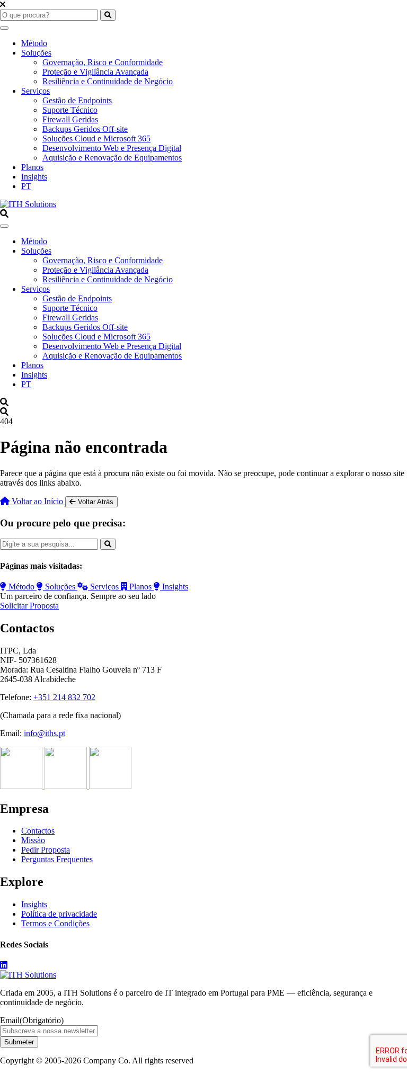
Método (34, 43)
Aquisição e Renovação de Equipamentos (112, 157)
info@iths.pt (44, 733)
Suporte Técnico (70, 109)
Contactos (38, 830)
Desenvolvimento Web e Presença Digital (111, 148)
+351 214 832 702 (64, 697)
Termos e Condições (55, 923)
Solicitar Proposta (29, 605)
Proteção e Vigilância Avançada (95, 71)
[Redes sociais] (3, 965)
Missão (33, 840)
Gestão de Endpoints (77, 100)
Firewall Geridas (70, 119)
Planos (32, 167)
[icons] (22, 786)
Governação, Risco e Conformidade (102, 62)
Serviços (35, 90)
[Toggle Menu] (4, 28)
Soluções (36, 52)
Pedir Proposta (45, 849)
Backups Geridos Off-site (85, 128)
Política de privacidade (59, 913)
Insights (34, 176)
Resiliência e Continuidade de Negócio (107, 81)
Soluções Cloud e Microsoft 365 (96, 138)
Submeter (19, 1042)
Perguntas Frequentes (57, 859)
